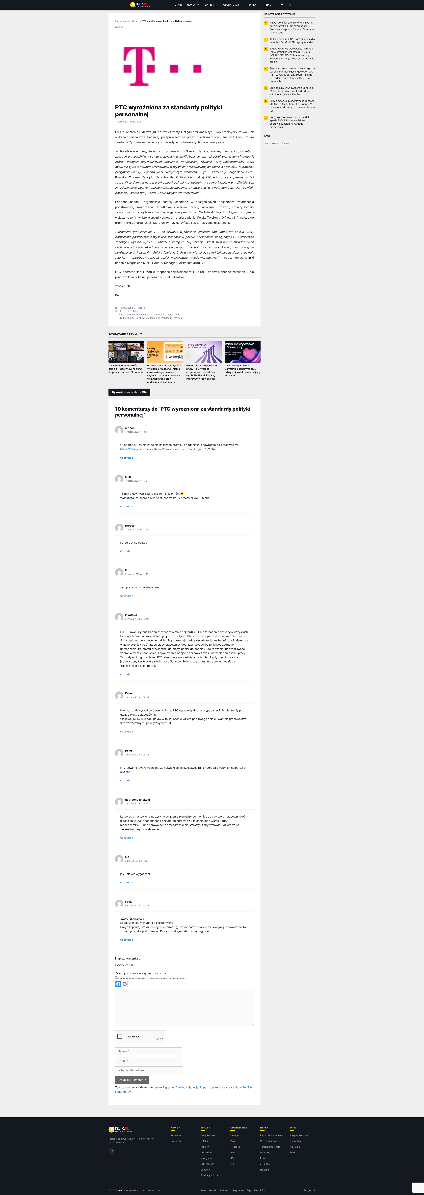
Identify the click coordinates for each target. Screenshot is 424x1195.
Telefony (205, 1141)
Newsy (191, 4)
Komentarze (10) (124, 964)
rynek (127, 311)
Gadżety (205, 1169)
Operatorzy (231, 4)
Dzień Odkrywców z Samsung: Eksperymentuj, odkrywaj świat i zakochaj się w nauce (242, 370)
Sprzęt (209, 4)
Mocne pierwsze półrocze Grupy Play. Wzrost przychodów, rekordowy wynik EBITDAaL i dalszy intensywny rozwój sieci (201, 372)
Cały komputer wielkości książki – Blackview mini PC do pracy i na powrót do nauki (126, 369)
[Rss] (111, 1151)
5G (232, 1158)
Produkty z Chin (209, 1175)
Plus (232, 1152)
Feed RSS (259, 1190)
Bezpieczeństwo (299, 1135)
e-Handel (265, 1163)
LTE (232, 1163)
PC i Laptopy (207, 1163)
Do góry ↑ (310, 1190)
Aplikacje (295, 1146)
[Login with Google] (125, 984)
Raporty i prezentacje (271, 1135)
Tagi (249, 1190)
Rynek (252, 4)
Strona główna (122, 21)
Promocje (176, 1135)
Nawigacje (206, 1158)
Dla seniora (206, 1152)
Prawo (263, 1158)
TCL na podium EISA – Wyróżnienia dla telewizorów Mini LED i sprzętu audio (292, 41)
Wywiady (265, 1152)
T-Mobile (140, 307)
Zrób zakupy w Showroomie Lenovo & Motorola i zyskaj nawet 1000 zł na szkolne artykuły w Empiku (292, 91)
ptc (120, 311)
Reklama (264, 1169)
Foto (292, 1152)
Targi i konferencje (270, 1146)
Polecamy (176, 1141)
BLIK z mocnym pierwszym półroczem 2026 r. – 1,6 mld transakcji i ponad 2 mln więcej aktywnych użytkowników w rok (292, 105)
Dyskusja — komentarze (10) (129, 392)
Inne (268, 4)
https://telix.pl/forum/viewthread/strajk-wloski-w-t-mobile (158, 449)
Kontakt (213, 1190)
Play (232, 1141)
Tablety (205, 1146)
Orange (234, 1135)
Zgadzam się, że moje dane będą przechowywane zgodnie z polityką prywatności (152, 978)
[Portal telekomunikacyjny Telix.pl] (120, 1129)
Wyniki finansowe (269, 1141)
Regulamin (238, 1190)
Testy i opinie (208, 1135)
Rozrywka (295, 1141)
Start (178, 4)
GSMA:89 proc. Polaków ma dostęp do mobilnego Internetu (151, 318)
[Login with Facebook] (118, 984)
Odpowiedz (126, 457)
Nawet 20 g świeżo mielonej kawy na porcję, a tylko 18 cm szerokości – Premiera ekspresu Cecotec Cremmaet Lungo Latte (292, 27)
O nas (203, 1190)
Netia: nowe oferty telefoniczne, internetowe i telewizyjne (149, 314)
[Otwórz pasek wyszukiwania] (290, 5)
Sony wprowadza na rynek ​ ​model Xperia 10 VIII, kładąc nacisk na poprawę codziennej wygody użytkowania (289, 122)
